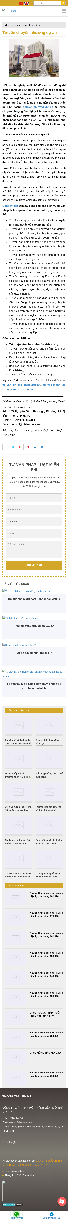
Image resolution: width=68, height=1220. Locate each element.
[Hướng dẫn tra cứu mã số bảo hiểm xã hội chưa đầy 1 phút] (49, 792)
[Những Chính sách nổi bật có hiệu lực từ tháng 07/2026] (15, 918)
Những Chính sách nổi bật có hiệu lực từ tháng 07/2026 (46, 914)
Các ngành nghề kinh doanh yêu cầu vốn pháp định (48, 876)
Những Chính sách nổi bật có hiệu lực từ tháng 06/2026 (46, 935)
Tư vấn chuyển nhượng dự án (27, 25)
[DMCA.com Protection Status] (12, 1204)
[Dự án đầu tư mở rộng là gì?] (34, 645)
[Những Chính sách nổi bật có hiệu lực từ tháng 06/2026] (15, 938)
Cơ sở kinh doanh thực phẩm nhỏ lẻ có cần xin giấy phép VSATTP (18, 876)
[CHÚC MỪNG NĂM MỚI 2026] (15, 1058)
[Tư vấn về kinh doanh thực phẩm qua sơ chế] (18, 725)
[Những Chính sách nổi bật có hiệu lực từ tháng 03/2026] (15, 998)
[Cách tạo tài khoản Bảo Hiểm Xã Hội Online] (18, 825)
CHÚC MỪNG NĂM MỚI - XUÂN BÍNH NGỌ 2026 (46, 1014)
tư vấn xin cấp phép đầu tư (21, 384)
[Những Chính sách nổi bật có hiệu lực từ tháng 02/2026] (15, 1038)
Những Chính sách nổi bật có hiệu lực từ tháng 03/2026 (46, 994)
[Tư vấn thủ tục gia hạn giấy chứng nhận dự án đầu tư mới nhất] (34, 674)
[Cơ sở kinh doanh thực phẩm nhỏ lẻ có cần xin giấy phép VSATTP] (18, 859)
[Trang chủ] (34, 11)
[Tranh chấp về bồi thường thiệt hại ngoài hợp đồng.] (18, 759)
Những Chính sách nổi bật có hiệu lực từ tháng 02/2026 (46, 1034)
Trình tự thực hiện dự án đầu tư (34, 626)
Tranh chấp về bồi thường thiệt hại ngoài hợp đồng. (18, 776)
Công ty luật (10, 205)
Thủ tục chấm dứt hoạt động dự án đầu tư (34, 599)
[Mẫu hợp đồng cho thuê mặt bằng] (49, 759)
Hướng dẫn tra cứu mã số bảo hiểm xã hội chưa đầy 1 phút (48, 810)
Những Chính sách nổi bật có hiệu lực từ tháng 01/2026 (46, 1074)
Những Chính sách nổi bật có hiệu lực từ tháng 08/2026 (46, 895)
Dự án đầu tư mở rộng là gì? (34, 652)
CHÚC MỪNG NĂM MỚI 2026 (46, 1052)
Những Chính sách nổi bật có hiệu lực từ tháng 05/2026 (46, 954)
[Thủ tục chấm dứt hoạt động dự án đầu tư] (34, 591)
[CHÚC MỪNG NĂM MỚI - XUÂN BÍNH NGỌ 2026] (15, 1018)
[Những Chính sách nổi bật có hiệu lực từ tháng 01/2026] (15, 1078)
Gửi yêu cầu (34, 565)
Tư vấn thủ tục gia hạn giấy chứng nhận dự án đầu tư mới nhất (34, 686)
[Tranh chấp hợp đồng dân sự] (49, 725)
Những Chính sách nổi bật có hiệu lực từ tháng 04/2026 (46, 974)
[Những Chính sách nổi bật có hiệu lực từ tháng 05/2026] (15, 958)
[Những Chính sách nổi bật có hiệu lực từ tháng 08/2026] (15, 898)
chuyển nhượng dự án (38, 107)
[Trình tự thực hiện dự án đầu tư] (34, 618)
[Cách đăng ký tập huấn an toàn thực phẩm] (49, 825)
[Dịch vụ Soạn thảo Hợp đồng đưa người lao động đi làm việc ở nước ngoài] (18, 792)
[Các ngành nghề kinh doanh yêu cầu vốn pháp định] (49, 859)
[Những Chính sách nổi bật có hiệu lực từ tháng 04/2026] (15, 978)
